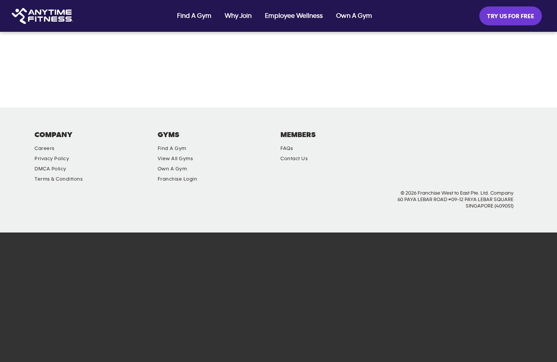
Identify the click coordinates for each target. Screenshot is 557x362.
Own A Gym (354, 15)
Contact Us (294, 158)
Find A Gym (194, 15)
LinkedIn (515, 141)
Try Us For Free (510, 16)
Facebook (450, 141)
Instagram (472, 141)
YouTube (494, 141)
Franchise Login (177, 179)
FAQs (286, 148)
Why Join (238, 15)
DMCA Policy (50, 169)
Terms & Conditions (58, 179)
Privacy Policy (51, 158)
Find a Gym (172, 148)
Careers (44, 148)
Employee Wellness (294, 15)
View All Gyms (175, 158)
